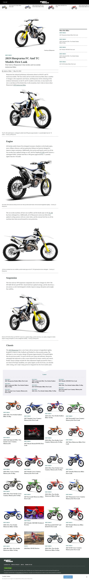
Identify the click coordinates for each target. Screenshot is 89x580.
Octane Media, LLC (20, 572)
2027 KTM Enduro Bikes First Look (67, 64)
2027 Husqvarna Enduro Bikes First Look (68, 35)
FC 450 (42, 152)
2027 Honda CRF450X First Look (67, 49)
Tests (26, 546)
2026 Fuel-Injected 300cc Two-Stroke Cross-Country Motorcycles (12, 441)
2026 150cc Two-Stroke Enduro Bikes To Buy (71, 385)
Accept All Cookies (68, 576)
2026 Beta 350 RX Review (31, 548)
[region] (44, 577)
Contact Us (7, 564)
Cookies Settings (8, 568)
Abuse (22, 564)
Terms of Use (28, 564)
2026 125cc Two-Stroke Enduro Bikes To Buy (44, 391)
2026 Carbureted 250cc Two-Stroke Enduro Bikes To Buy (69, 42)
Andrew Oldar (8, 71)
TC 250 (51, 213)
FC (11, 146)
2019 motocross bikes (19, 85)
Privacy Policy (15, 564)
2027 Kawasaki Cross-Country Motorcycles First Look (70, 390)
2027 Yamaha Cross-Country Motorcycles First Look (16, 391)
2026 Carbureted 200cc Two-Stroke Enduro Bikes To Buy (69, 56)
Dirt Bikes (8, 55)
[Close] (86, 576)
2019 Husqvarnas (13, 350)
